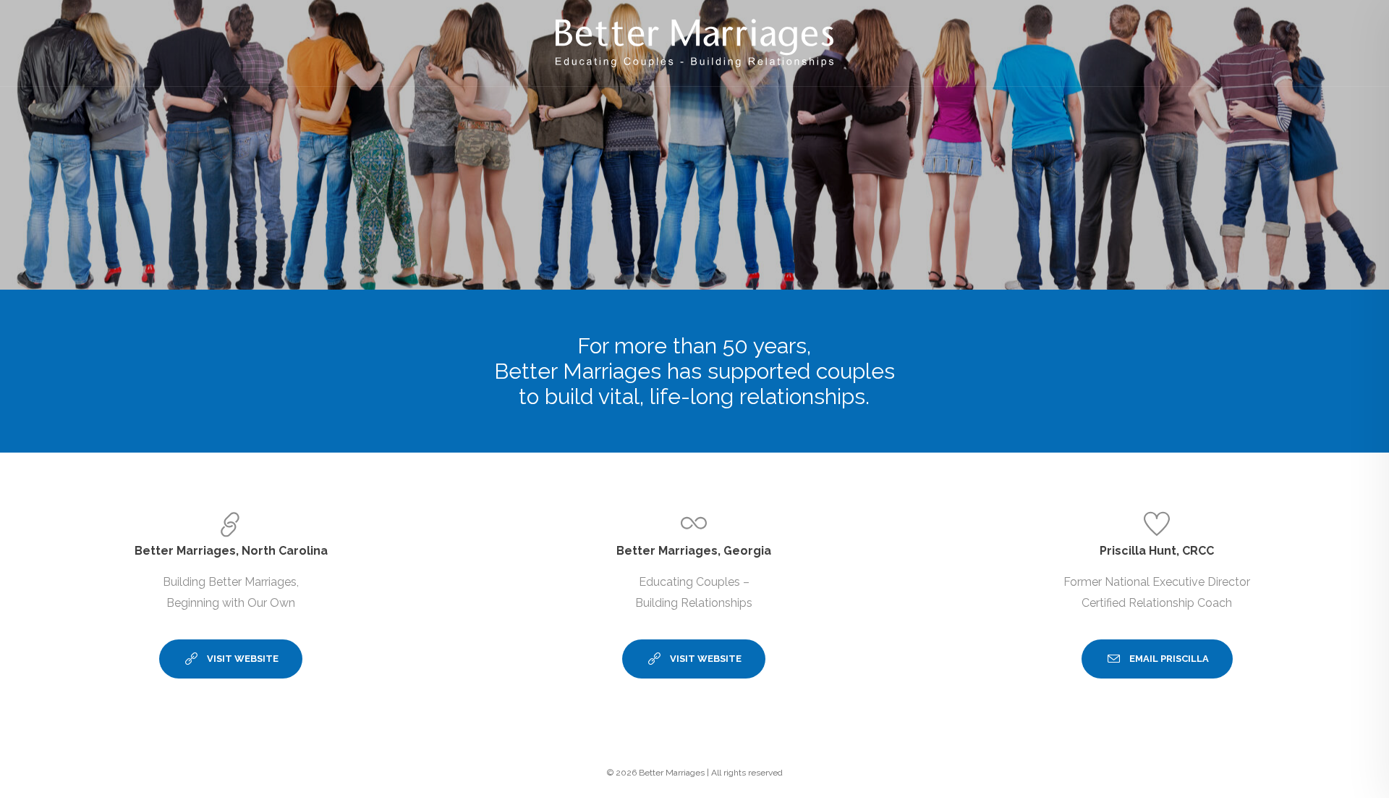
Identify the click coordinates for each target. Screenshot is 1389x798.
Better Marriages (672, 773)
